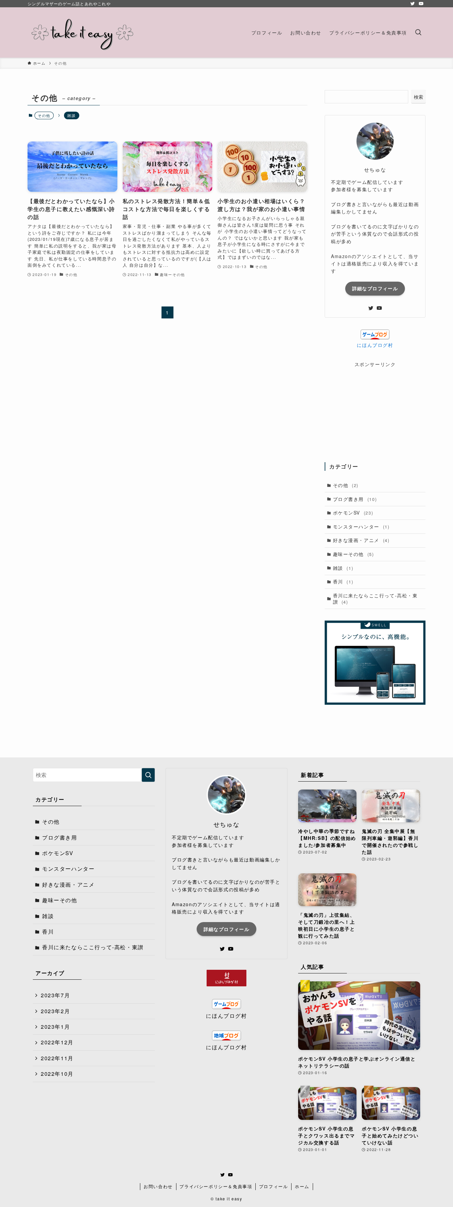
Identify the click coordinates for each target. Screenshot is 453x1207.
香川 (343, 581)
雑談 (71, 115)
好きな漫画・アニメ (361, 540)
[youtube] (421, 3)
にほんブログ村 (375, 345)
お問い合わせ (158, 1186)
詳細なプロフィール (375, 288)
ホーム (302, 1186)
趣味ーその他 (353, 554)
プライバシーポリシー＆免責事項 (215, 1186)
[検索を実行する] (148, 775)
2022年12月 (57, 1042)
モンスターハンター (361, 526)
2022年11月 (57, 1058)
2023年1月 (55, 1026)
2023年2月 (55, 1011)
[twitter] (412, 3)
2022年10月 (57, 1073)
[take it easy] (83, 32)
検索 (418, 96)
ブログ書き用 (355, 499)
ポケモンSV (353, 512)
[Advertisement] (375, 409)
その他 (345, 485)
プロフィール (273, 1186)
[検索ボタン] (418, 32)
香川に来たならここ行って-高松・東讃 (375, 598)
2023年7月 (55, 995)
